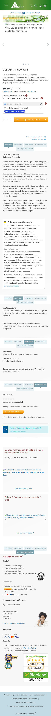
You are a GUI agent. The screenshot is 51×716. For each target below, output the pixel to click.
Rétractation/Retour (19, 699)
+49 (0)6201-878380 (32, 13)
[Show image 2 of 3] (26, 64)
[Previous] (3, 44)
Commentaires (40, 145)
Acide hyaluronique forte (23, 489)
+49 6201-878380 (13, 605)
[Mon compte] (40, 5)
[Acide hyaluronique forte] (24, 472)
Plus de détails (29, 648)
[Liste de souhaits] (36, 5)
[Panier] (45, 5)
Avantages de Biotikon (25, 149)
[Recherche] (31, 6)
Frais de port (31, 91)
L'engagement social (12, 286)
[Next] (48, 44)
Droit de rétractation (37, 695)
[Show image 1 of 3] (23, 64)
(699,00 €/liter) (8, 91)
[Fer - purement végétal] (25, 516)
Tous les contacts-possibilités (14, 624)
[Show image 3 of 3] (28, 64)
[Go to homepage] (17, 4)
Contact (25, 695)
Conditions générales (12, 695)
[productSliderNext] (46, 518)
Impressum (33, 699)
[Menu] (6, 5)
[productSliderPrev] (5, 518)
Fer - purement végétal (24, 533)
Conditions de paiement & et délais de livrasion (25, 706)
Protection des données (25, 703)
